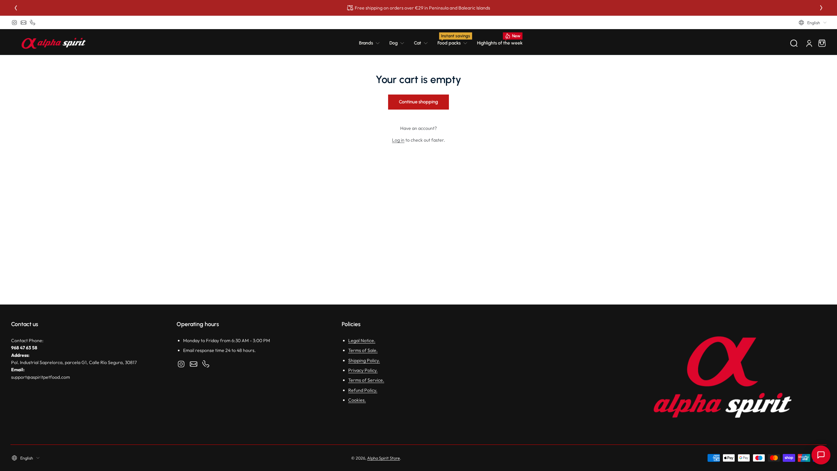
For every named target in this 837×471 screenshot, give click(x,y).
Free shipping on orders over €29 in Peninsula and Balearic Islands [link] (422, 8)
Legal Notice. (361, 340)
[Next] (821, 8)
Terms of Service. (366, 380)
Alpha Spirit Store (383, 458)
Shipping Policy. (364, 360)
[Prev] (15, 8)
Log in (398, 140)
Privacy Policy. (363, 370)
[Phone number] (33, 22)
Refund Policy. (362, 390)
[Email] (23, 22)
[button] (812, 22)
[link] (371, 43)
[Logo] (53, 43)
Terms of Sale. (363, 350)
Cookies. (357, 400)
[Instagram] (14, 22)
